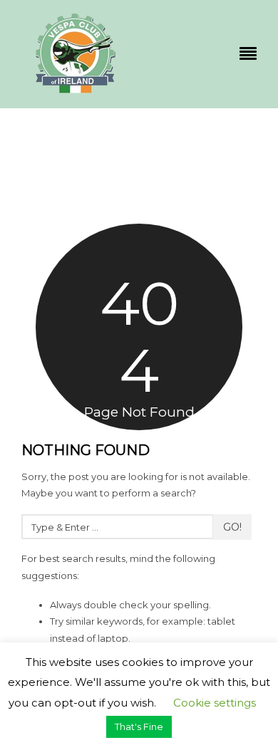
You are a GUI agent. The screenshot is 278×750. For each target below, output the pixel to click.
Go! (232, 527)
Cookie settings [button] (214, 702)
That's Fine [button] (139, 726)
